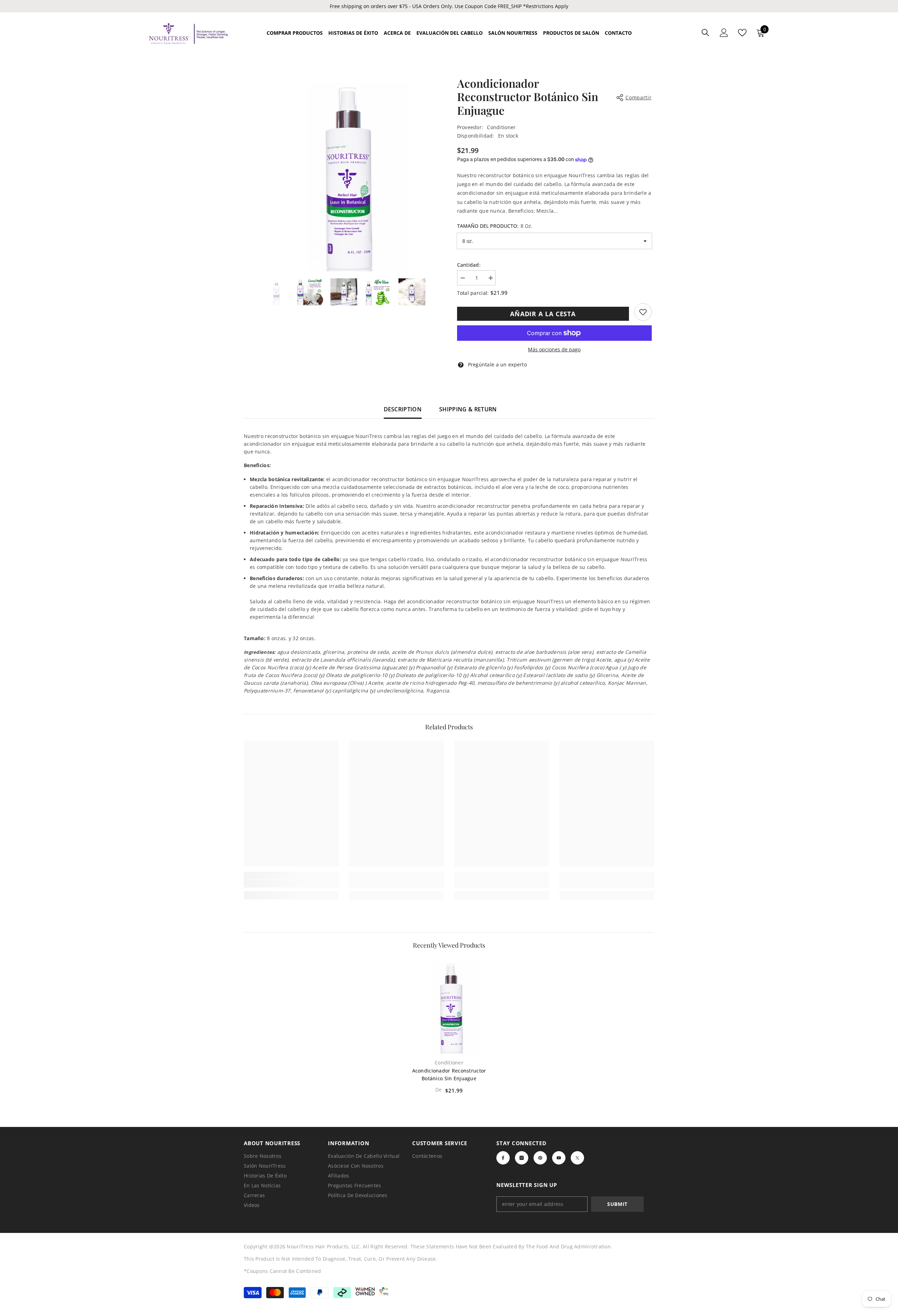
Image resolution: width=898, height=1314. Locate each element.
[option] (344, 174)
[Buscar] (705, 32)
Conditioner (501, 127)
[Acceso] (724, 32)
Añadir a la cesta (543, 314)
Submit (617, 1204)
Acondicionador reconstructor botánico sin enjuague (449, 1074)
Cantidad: (469, 264)
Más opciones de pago (554, 349)
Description (403, 409)
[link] (643, 312)
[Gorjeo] (577, 1157)
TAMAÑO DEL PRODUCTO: (494, 226)
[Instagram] (521, 1157)
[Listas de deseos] (742, 32)
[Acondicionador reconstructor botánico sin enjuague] (449, 1006)
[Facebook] (503, 1157)
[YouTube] (558, 1157)
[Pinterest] (540, 1157)
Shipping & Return (468, 409)
